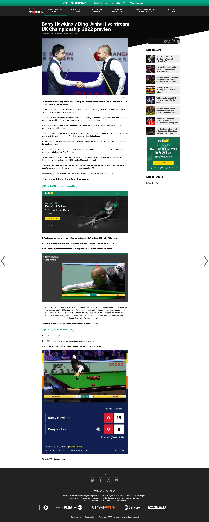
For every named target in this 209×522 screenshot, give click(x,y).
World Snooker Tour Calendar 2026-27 (146, 10)
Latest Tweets (152, 183)
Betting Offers (172, 10)
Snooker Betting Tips (118, 10)
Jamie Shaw (46, 34)
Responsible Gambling (104, 491)
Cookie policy (90, 517)
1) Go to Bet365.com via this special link (59, 186)
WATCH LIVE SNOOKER (97, 10)
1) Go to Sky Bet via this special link (57, 329)
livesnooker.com (119, 517)
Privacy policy (76, 517)
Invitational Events (77, 10)
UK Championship (58, 34)
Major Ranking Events (55, 10)
